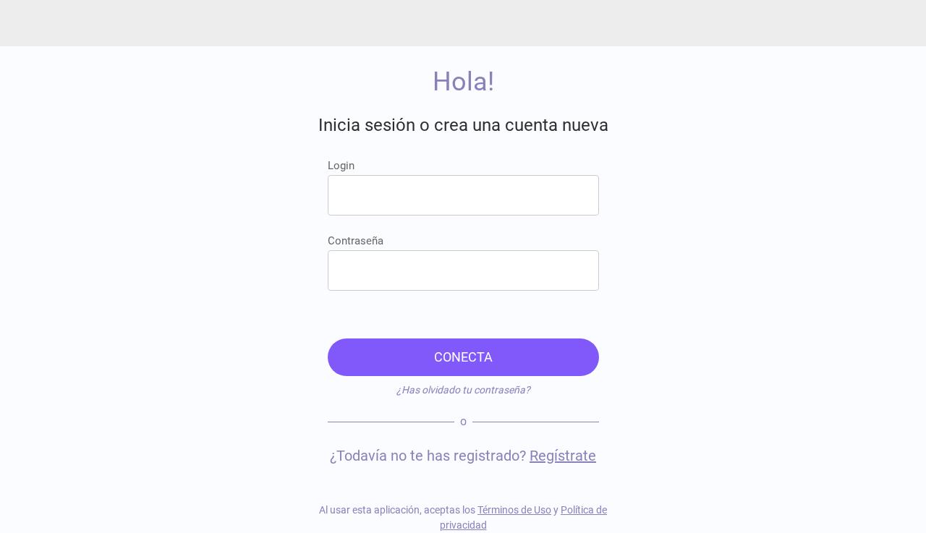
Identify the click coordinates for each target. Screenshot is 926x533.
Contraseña (355, 240)
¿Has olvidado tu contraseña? (463, 390)
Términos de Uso (514, 510)
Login (341, 165)
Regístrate (563, 455)
